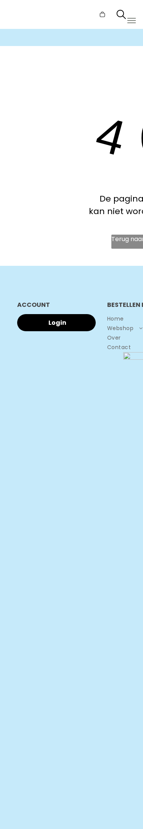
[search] (121, 16)
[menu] (131, 20)
